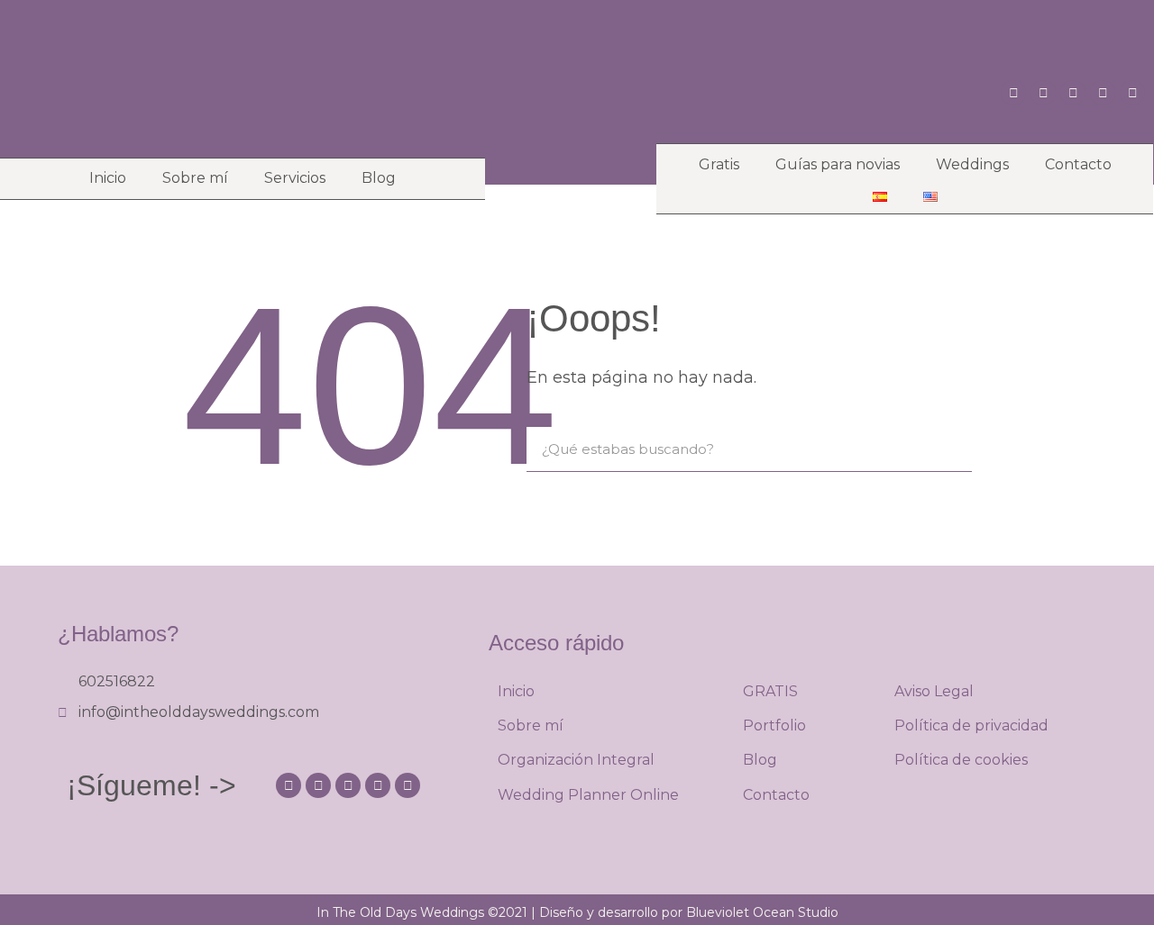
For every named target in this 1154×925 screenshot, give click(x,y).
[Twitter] (1132, 92)
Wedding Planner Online (588, 794)
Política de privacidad (971, 725)
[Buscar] (949, 449)
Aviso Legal (934, 691)
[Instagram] (1013, 92)
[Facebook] (1102, 92)
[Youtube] (1072, 92)
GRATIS (770, 691)
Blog (379, 177)
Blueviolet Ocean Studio (762, 912)
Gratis (719, 164)
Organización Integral (576, 759)
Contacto (1078, 164)
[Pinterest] (1043, 92)
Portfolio (774, 725)
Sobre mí (195, 177)
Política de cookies (961, 759)
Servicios (294, 177)
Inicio (107, 177)
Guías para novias (837, 164)
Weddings (972, 164)
